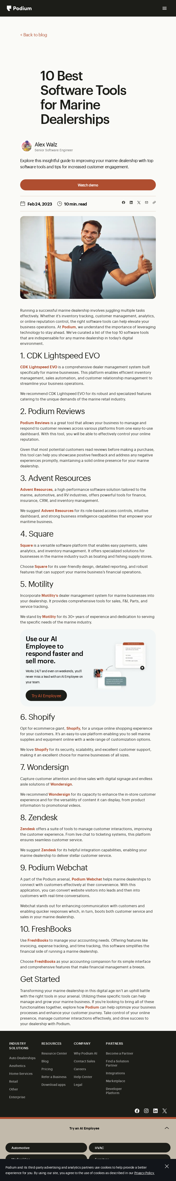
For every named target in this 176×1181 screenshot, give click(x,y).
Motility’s (49, 595)
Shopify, (73, 728)
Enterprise (17, 1097)
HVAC (99, 1147)
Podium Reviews (35, 422)
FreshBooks (38, 940)
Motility (49, 616)
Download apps (53, 1084)
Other (13, 1089)
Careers (80, 1069)
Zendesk (27, 828)
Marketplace (115, 1080)
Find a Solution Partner (117, 1063)
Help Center (83, 1076)
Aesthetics (17, 1065)
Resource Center (54, 1053)
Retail (13, 1081)
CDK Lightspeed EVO (38, 366)
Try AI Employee (46, 695)
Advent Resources (36, 489)
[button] (88, 1128)
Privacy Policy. (144, 1172)
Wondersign (61, 783)
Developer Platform (114, 1090)
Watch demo (88, 184)
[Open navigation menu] (164, 8)
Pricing (47, 1069)
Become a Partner (119, 1053)
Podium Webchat (87, 878)
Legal (78, 1084)
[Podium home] (19, 8)
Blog (45, 1061)
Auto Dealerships (22, 1057)
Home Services (21, 1073)
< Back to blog (33, 34)
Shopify (41, 749)
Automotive (20, 1147)
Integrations (115, 1073)
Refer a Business (53, 1076)
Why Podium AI (85, 1053)
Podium (69, 326)
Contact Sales (84, 1061)
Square (26, 545)
